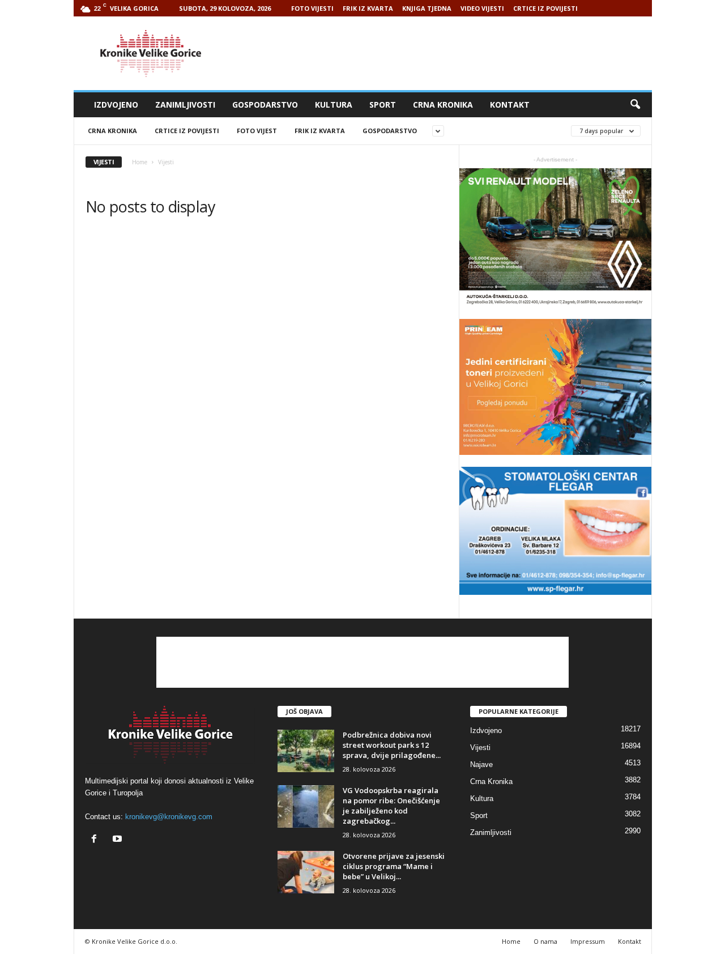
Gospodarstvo (265, 104)
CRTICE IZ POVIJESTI (545, 8)
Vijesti (480, 747)
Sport (382, 104)
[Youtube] (118, 840)
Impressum (587, 941)
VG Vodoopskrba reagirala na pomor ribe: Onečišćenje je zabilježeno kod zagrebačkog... (391, 805)
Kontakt (510, 104)
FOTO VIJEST (257, 130)
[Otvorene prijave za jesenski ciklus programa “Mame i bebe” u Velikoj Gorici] (306, 872)
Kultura (333, 104)
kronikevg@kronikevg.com (168, 816)
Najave (481, 764)
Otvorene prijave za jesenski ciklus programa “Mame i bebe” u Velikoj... (394, 866)
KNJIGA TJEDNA (426, 8)
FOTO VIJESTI (312, 8)
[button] (634, 104)
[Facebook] (96, 840)
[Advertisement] (446, 53)
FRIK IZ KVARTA (368, 8)
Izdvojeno (116, 104)
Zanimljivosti (185, 104)
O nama (545, 941)
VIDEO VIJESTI (482, 8)
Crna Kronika (443, 104)
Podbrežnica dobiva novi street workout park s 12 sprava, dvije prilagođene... (392, 745)
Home (139, 162)
